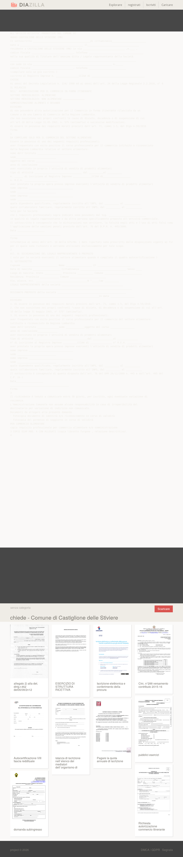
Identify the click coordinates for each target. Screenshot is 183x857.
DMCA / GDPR (151, 850)
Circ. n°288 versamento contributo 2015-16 (153, 685)
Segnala (167, 850)
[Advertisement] (91, 21)
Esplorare (115, 5)
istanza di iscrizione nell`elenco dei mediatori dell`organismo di (67, 763)
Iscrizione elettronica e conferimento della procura (111, 686)
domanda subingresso (28, 829)
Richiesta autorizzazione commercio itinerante (152, 826)
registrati (134, 5)
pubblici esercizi (149, 755)
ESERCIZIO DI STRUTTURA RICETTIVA (65, 686)
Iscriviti (151, 5)
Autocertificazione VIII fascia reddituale (27, 759)
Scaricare (164, 609)
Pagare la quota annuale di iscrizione (110, 759)
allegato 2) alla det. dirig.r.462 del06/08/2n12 (26, 686)
